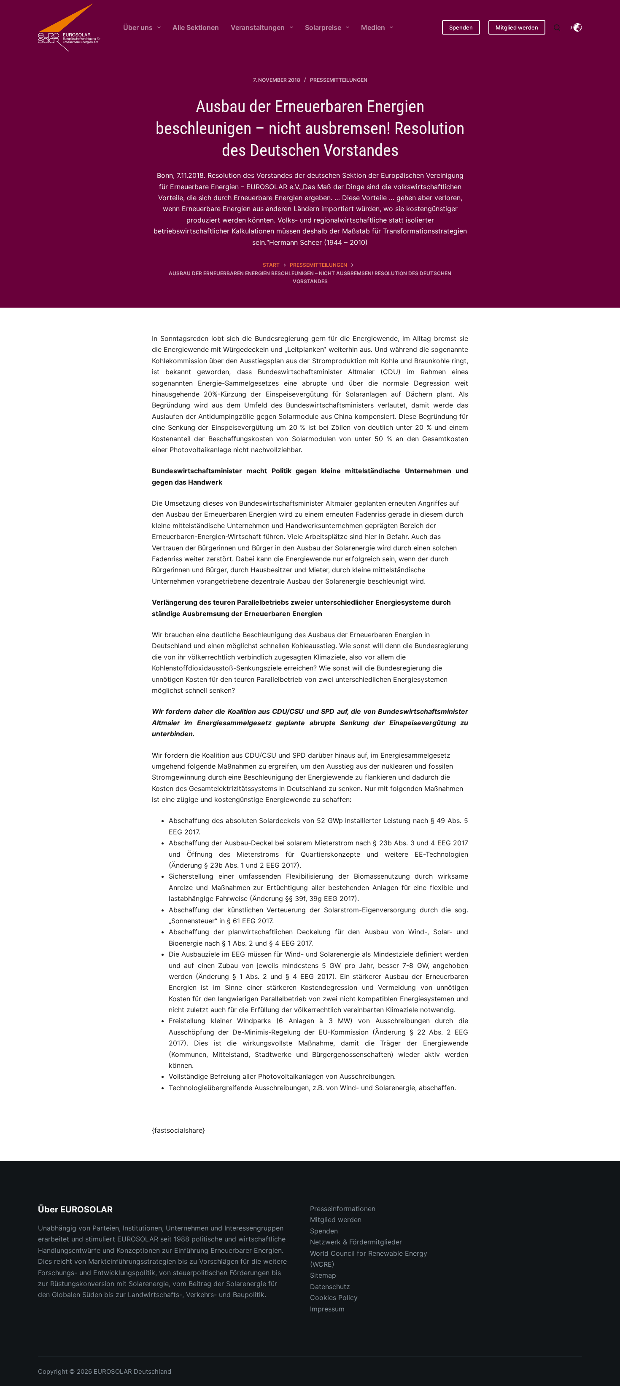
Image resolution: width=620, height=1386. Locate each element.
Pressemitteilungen (338, 80)
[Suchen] (557, 27)
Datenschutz (330, 1286)
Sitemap (323, 1275)
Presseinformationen (342, 1208)
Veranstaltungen (258, 27)
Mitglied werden (517, 27)
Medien (373, 27)
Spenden (461, 27)
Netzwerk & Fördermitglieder (356, 1242)
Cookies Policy (334, 1297)
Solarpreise (323, 27)
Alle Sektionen (196, 27)
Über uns (138, 27)
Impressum (327, 1309)
